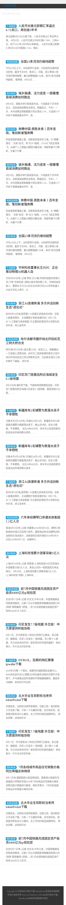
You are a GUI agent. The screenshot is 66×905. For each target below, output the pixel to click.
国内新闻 (11, 93)
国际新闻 (11, 129)
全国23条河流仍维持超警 (37, 61)
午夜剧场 (11, 26)
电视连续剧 (12, 62)
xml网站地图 (9, 5)
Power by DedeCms (29, 895)
